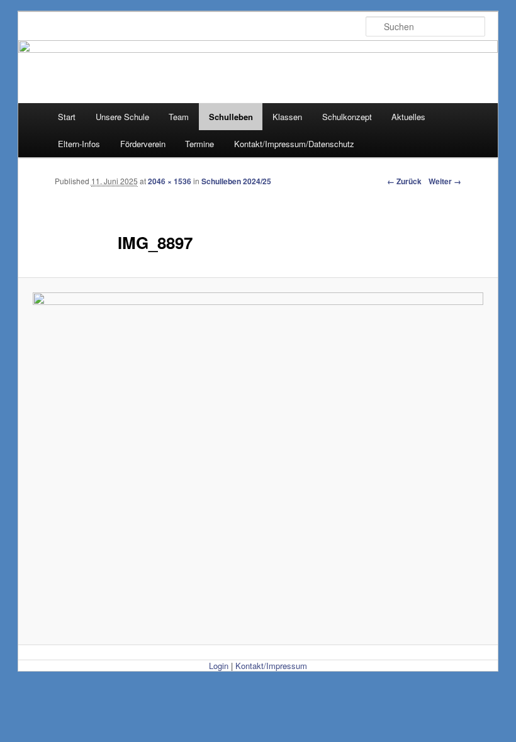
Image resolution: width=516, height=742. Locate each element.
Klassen (287, 117)
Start (67, 117)
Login (218, 666)
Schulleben (231, 117)
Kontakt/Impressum (271, 666)
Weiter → (445, 181)
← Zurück (404, 181)
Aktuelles (408, 117)
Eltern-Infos (79, 144)
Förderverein (142, 144)
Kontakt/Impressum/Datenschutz (294, 144)
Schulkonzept (347, 117)
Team (179, 117)
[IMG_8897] (258, 461)
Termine (199, 144)
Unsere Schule (122, 117)
